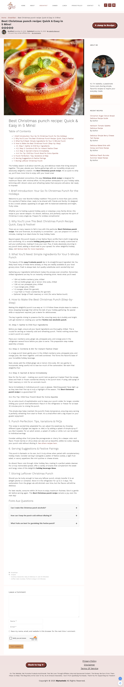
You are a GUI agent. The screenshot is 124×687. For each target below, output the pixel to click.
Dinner (54, 5)
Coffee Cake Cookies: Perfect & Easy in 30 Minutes (28, 579)
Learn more (96, 96)
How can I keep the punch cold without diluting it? (31, 516)
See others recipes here (47, 443)
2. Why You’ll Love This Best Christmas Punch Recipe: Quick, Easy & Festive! (44, 138)
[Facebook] (105, 5)
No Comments (36, 33)
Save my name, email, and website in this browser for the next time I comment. (43, 631)
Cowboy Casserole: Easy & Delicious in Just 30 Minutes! (30, 577)
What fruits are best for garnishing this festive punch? (33, 523)
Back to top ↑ (35, 665)
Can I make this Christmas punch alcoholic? (28, 508)
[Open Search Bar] (99, 5)
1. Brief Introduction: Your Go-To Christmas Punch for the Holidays (40, 136)
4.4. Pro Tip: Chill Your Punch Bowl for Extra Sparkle (37, 153)
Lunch (64, 5)
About (32, 5)
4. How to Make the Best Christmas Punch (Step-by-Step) (37, 143)
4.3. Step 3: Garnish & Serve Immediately (32, 151)
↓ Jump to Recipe (104, 25)
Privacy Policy (77, 5)
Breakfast (44, 5)
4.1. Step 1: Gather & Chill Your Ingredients (33, 146)
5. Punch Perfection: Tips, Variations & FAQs (31, 156)
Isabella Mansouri (54, 31)
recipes (13, 574)
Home (23, 5)
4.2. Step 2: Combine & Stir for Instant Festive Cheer (37, 148)
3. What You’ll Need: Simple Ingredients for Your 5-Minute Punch (40, 141)
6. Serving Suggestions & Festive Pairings (30, 158)
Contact (90, 5)
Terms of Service (89, 668)
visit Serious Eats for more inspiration (29, 249)
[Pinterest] (113, 5)
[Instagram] (109, 5)
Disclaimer (89, 665)
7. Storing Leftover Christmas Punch (28, 161)
